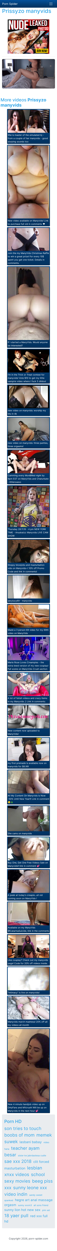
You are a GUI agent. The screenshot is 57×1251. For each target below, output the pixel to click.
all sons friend (41, 1205)
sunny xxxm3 (25, 1205)
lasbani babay (31, 1142)
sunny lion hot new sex (22, 1210)
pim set (46, 1210)
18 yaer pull (16, 1215)
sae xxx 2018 (18, 1161)
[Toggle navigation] (51, 4)
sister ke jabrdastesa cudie (32, 1155)
